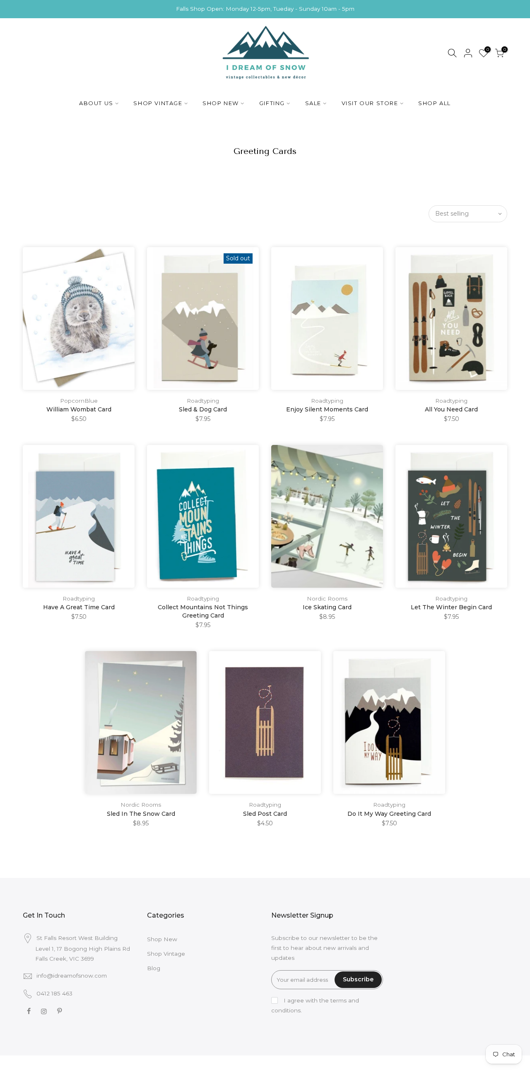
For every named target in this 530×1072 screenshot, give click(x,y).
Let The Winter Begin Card (451, 607)
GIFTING (272, 103)
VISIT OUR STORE (370, 103)
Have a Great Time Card (79, 607)
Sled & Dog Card (203, 409)
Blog (153, 968)
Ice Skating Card (327, 607)
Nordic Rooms (327, 598)
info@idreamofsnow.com (71, 975)
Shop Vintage (166, 953)
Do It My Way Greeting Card (389, 813)
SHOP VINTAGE (157, 103)
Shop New (162, 939)
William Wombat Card (78, 409)
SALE (313, 103)
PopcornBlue (79, 400)
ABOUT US (96, 103)
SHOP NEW (220, 103)
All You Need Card (451, 409)
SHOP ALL (434, 103)
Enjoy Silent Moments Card (327, 409)
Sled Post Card (265, 813)
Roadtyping (203, 400)
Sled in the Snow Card (141, 813)
